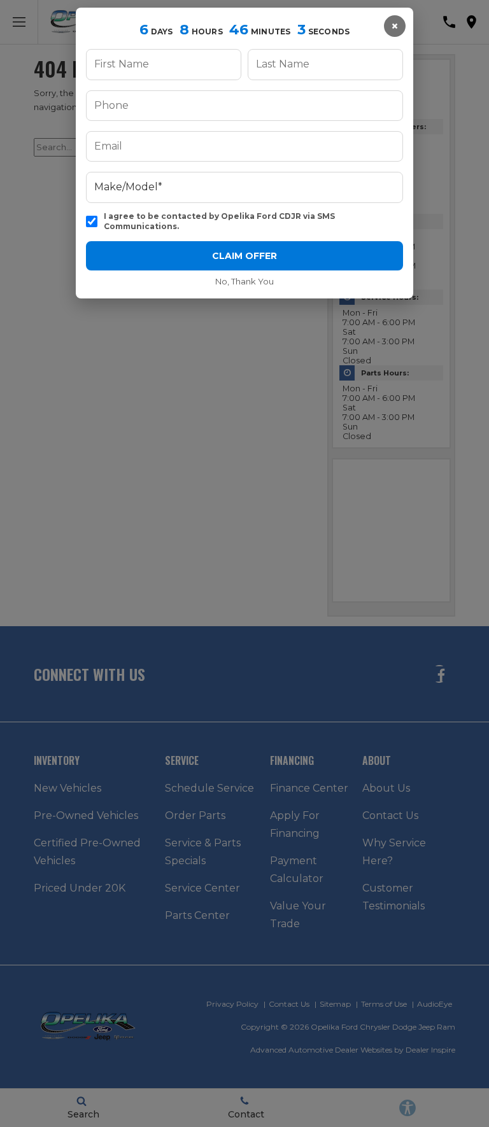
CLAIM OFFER (244, 256)
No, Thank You (244, 281)
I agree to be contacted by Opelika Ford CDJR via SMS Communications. (219, 221)
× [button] (395, 26)
